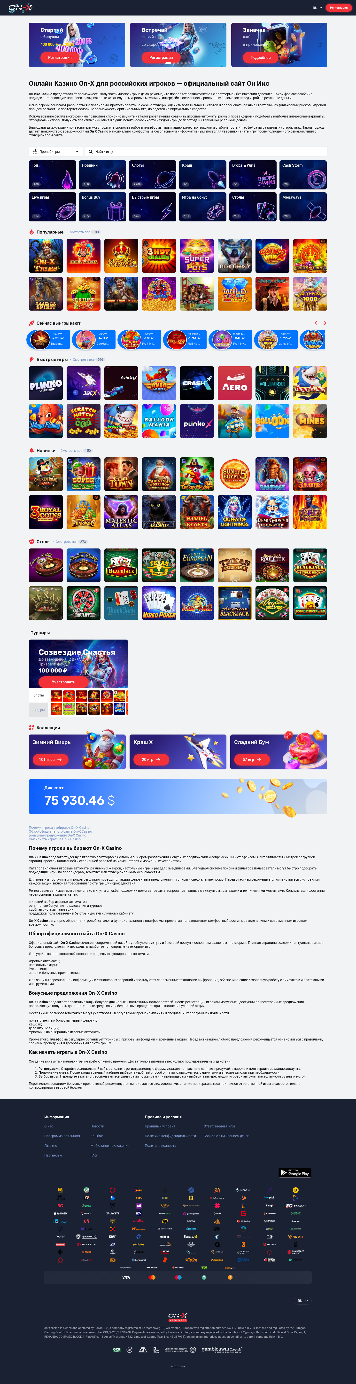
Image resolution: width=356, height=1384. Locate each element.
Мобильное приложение (110, 1146)
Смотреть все (82, 232)
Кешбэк (97, 1136)
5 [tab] (186, 63)
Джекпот (51, 1146)
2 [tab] (174, 63)
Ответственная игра (220, 1126)
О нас (48, 1126)
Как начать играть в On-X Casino (55, 839)
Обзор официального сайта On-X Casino (60, 831)
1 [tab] (168, 63)
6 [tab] (190, 63)
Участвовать (63, 682)
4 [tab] (182, 63)
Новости (97, 1126)
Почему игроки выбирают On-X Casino (59, 827)
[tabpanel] (77, 45)
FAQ (94, 1155)
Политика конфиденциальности (170, 1136)
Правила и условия (160, 1126)
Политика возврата (160, 1146)
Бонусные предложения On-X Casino (57, 835)
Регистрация (339, 7)
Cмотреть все (86, 359)
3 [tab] (178, 63)
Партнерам (53, 1155)
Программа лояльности (63, 1136)
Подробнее (261, 57)
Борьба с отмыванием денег (226, 1136)
